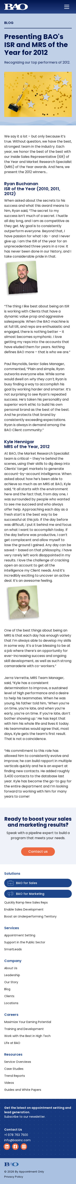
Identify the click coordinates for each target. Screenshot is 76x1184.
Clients (9, 996)
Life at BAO (12, 1043)
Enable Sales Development (23, 909)
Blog (7, 989)
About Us (10, 968)
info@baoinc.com (17, 1140)
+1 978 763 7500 (16, 1135)
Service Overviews (17, 1062)
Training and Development (24, 1029)
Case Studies (13, 1069)
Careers (11, 1014)
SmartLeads (13, 949)
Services (11, 928)
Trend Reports (14, 1076)
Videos (9, 1083)
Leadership (12, 975)
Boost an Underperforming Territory (30, 916)
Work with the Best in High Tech (27, 1036)
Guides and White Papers (22, 1090)
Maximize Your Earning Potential (27, 1022)
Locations (11, 1003)
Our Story (11, 982)
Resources (13, 1054)
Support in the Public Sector (24, 942)
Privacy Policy (13, 1177)
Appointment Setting (19, 935)
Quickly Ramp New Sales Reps (26, 902)
